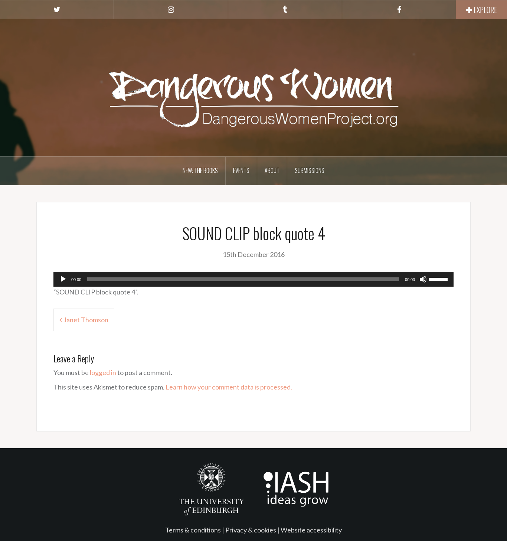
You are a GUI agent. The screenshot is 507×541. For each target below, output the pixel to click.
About (272, 170)
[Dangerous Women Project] (253, 87)
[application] (253, 279)
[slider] (439, 278)
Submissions (309, 170)
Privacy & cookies (250, 530)
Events (241, 170)
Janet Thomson (85, 320)
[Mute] (423, 279)
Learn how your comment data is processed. (229, 387)
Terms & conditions (193, 530)
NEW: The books (200, 170)
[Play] (63, 279)
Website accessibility (311, 530)
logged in (103, 372)
